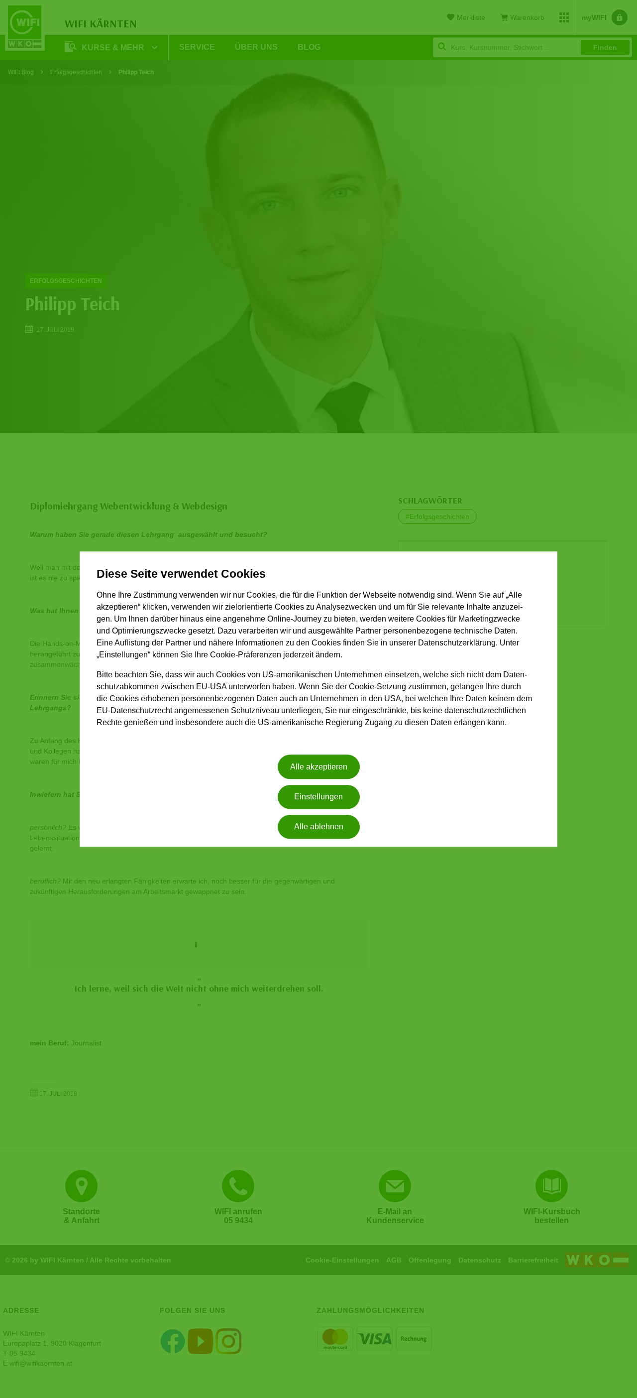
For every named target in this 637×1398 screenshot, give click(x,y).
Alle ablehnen (318, 827)
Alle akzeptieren (318, 767)
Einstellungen (318, 796)
